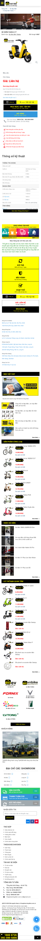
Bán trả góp (8, 854)
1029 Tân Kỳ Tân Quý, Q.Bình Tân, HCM (12, 325)
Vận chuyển (8, 839)
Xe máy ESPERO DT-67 (22, 632)
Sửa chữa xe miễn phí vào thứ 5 (14, 141)
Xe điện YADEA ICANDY (22, 483)
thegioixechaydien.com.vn (28, 903)
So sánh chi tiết (20, 455)
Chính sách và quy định (11, 841)
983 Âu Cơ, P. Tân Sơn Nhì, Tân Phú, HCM (13, 323)
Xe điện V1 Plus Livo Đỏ (22, 568)
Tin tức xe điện (9, 865)
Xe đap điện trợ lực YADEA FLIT (25, 458)
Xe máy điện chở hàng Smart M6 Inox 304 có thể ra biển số (25, 538)
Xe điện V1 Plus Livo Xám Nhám (25, 558)
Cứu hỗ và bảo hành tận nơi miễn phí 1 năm (18, 135)
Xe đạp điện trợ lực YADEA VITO (25, 446)
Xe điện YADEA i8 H (21, 470)
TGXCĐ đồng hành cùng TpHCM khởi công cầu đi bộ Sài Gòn (20, 761)
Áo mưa (7, 92)
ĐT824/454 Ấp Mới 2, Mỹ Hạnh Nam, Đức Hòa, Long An (17, 344)
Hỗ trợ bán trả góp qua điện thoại (15, 146)
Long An (24, 777)
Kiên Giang (8, 781)
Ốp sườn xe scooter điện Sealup (25, 622)
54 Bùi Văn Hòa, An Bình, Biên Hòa (11, 332)
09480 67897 (17, 892)
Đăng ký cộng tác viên (11, 877)
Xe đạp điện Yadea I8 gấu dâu (24, 507)
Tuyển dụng (8, 874)
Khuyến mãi (8, 870)
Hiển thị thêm (20, 724)
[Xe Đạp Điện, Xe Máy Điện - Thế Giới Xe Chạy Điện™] (11, 3)
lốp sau (6, 199)
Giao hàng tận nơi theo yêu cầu (14, 129)
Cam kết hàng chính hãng (13, 138)
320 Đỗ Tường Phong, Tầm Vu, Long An (13, 349)
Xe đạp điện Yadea (15, 34)
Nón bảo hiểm (8, 94)
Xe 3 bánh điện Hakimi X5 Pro (24, 547)
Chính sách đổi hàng (10, 832)
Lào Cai (24, 781)
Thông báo (8, 852)
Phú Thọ (24, 785)
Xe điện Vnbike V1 (21, 598)
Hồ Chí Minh (8, 774)
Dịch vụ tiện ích (9, 857)
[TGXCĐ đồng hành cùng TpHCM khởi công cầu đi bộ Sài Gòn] (20, 745)
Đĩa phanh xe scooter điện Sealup (26, 662)
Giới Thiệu (8, 847)
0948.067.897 (15, 894)
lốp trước (6, 196)
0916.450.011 (16, 890)
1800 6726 (20, 119)
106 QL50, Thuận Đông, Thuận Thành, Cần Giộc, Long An (17, 347)
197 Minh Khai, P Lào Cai (9, 365)
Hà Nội (7, 777)
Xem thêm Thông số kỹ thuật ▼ (20, 211)
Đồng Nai (24, 774)
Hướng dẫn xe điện (10, 834)
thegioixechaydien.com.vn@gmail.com (18, 897)
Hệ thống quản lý (9, 879)
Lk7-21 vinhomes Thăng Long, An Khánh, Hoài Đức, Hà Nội (18, 338)
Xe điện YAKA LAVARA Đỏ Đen (25, 527)
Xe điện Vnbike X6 (21, 610)
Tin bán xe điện (9, 872)
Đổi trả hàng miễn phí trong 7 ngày (15, 132)
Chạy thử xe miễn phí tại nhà (13, 144)
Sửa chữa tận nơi (9, 830)
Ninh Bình (7, 785)
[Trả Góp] (9, 936)
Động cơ (4, 209)
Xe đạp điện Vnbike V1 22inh (24, 586)
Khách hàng (7, 729)
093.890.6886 (29, 119)
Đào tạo (7, 867)
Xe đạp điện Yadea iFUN (23, 495)
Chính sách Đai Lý (10, 859)
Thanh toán (8, 850)
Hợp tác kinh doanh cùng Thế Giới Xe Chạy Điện (15, 398)
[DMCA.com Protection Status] (7, 918)
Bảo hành (7, 837)
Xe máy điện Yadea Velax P (24, 642)
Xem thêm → (36, 437)
